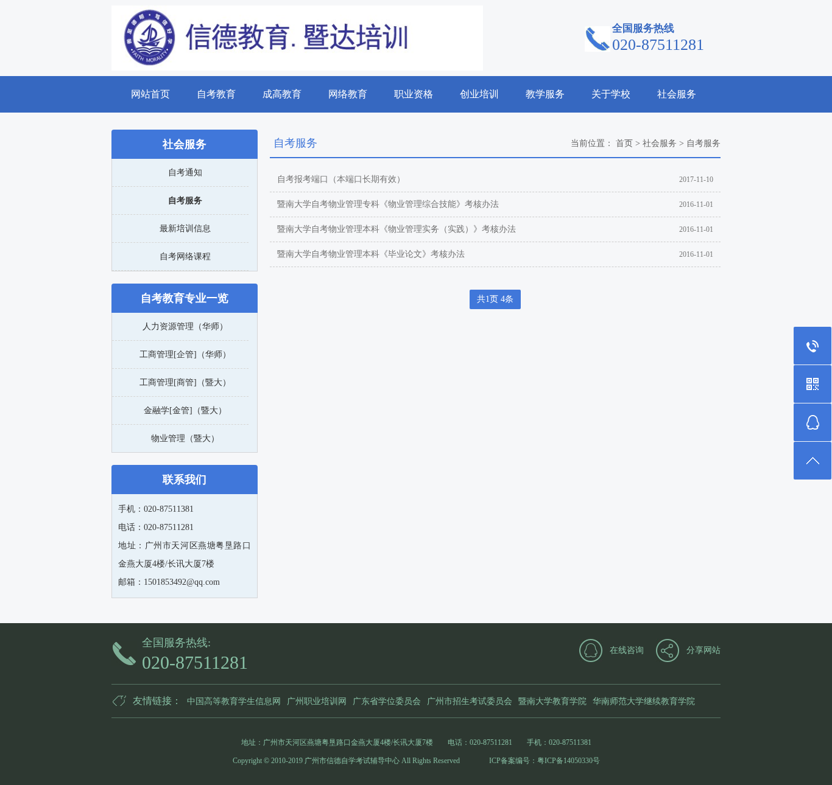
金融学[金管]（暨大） (185, 410)
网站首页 (150, 94)
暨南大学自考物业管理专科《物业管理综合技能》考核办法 (388, 204)
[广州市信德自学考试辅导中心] (297, 38)
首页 (624, 143)
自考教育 (216, 94)
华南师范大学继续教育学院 (644, 701)
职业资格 (413, 94)
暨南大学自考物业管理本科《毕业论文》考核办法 (371, 254)
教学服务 (545, 94)
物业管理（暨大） (185, 438)
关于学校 (610, 94)
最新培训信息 (185, 228)
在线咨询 (627, 650)
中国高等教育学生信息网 (234, 701)
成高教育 (282, 94)
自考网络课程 (185, 256)
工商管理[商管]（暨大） (185, 382)
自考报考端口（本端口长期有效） (341, 179)
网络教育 (347, 94)
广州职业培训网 (317, 701)
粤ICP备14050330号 (568, 760)
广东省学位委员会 (387, 701)
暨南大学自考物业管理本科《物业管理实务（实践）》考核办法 (396, 229)
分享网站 (703, 650)
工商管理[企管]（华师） (185, 354)
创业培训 (479, 94)
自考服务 (185, 200)
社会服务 (676, 94)
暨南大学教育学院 (552, 701)
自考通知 (185, 172)
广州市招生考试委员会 (469, 701)
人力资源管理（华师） (185, 326)
